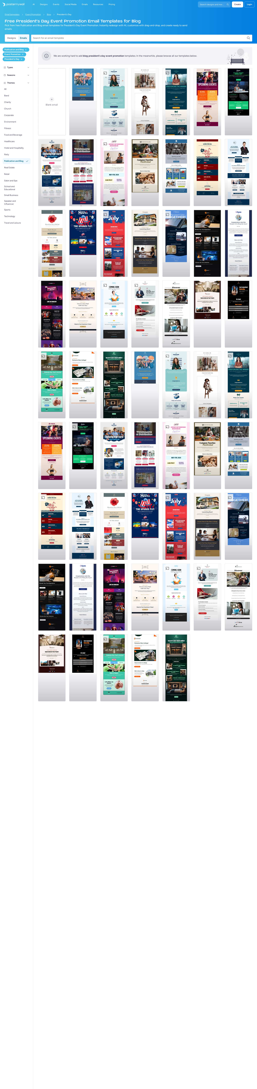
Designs (11, 38)
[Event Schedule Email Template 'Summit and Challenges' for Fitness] (207, 101)
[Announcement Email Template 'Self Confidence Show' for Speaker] (238, 314)
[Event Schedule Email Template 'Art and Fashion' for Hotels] (114, 384)
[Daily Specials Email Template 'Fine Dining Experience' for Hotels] (83, 314)
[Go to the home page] (12, 4)
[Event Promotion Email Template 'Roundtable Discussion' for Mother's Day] (114, 172)
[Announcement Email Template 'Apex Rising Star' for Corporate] (238, 243)
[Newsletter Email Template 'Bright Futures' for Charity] (52, 172)
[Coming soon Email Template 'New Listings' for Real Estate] (145, 243)
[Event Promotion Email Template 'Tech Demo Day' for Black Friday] (238, 101)
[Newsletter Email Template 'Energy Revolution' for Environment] (176, 243)
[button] (28, 67)
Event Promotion (33, 14)
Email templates (12, 14)
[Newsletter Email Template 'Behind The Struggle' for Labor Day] (176, 172)
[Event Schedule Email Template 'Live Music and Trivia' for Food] (207, 172)
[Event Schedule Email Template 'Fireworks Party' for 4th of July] (114, 243)
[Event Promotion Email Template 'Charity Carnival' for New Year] (52, 384)
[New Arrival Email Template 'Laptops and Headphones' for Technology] (207, 243)
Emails (23, 38)
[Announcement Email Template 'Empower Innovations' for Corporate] (114, 101)
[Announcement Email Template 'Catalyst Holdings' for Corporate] (176, 101)
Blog (49, 14)
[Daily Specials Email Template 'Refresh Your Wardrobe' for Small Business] (145, 101)
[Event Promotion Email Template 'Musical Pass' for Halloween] (52, 314)
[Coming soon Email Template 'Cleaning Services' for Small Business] (114, 314)
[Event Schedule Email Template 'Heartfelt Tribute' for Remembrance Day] (52, 243)
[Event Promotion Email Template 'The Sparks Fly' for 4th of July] (83, 243)
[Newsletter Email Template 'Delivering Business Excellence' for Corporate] (238, 172)
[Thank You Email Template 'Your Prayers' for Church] (207, 314)
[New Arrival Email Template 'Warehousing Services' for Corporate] (83, 172)
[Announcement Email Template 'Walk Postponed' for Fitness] (83, 101)
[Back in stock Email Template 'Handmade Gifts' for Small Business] (145, 172)
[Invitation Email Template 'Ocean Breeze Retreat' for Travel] (176, 314)
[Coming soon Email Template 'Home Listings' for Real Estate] (83, 384)
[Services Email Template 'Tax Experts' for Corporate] (145, 314)
